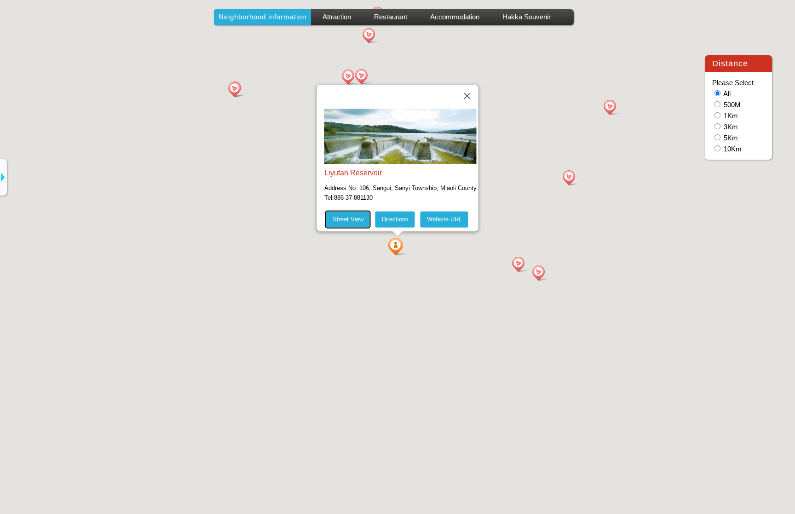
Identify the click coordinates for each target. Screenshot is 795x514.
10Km (733, 149)
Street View (348, 219)
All (727, 94)
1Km (731, 116)
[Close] (467, 96)
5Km (731, 138)
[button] (397, 246)
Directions (395, 219)
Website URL (444, 219)
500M (732, 105)
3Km (731, 127)
